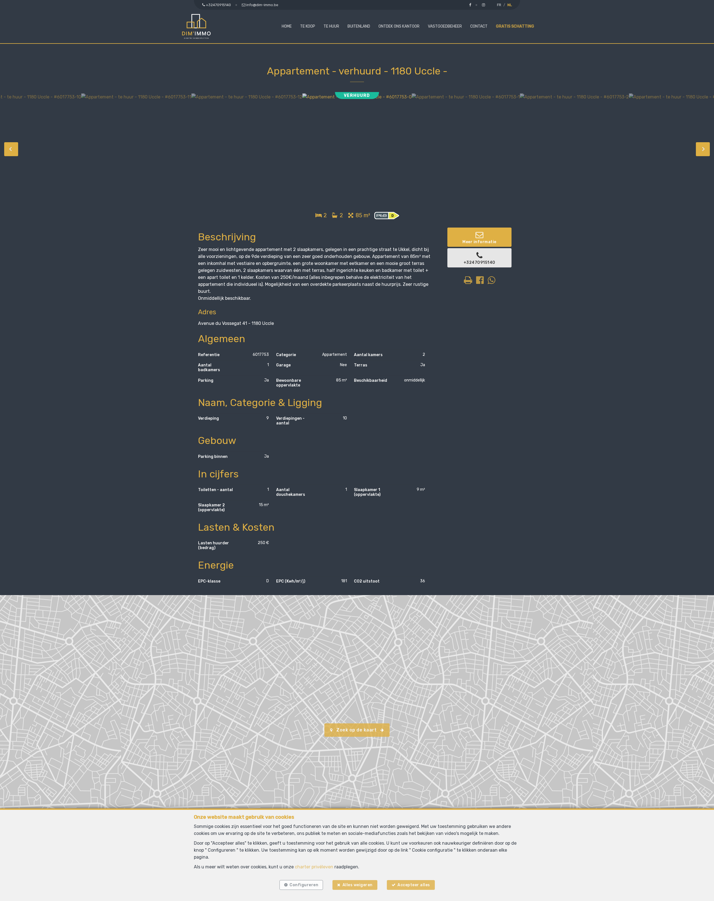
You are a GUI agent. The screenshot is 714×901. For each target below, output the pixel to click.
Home (287, 26)
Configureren (304, 885)
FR (499, 5)
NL (509, 5)
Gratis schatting (515, 26)
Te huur (331, 26)
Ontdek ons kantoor (398, 26)
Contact (479, 26)
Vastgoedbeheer (445, 26)
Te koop (307, 26)
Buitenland (359, 26)
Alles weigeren (357, 885)
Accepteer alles (413, 885)
